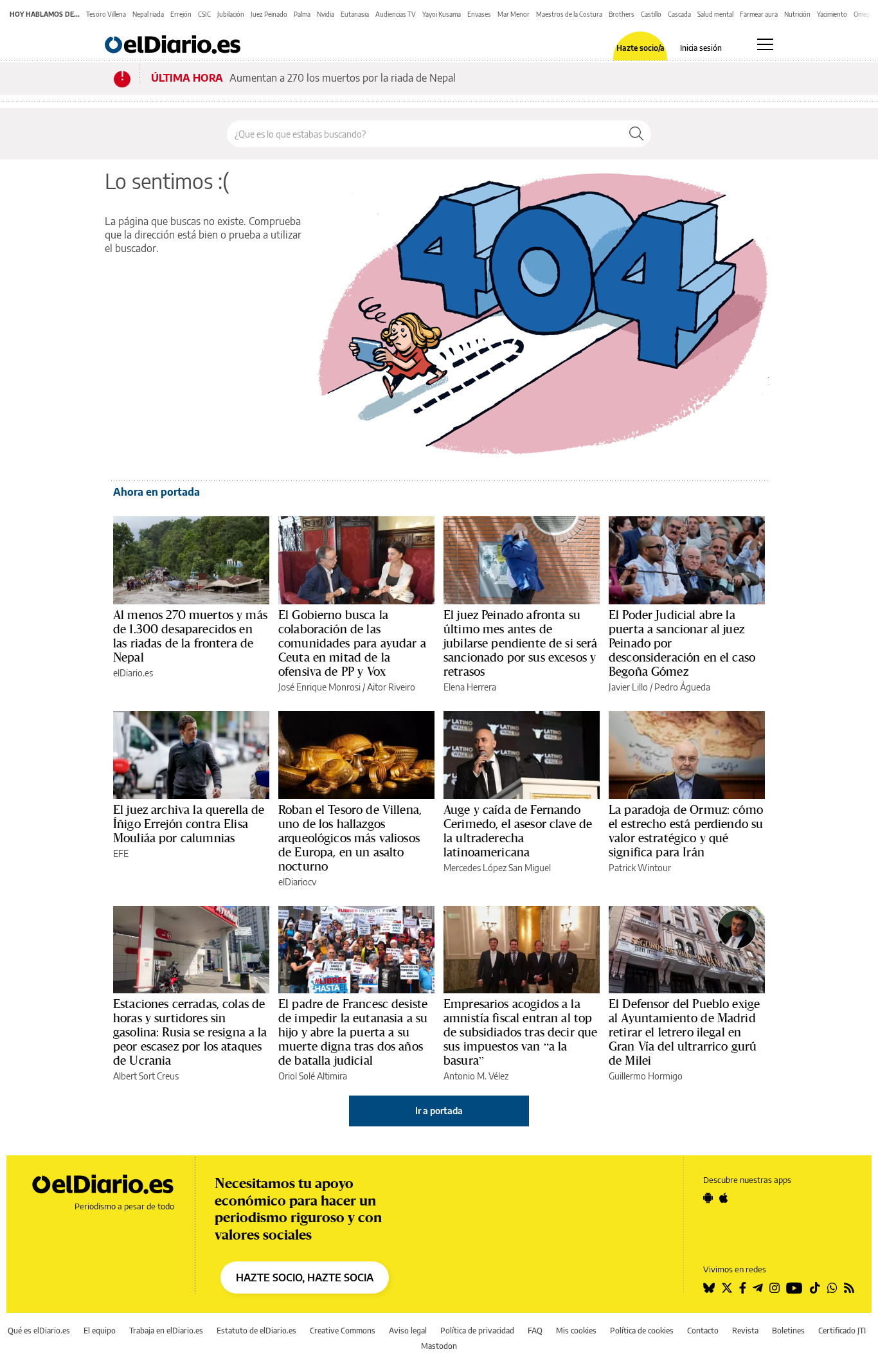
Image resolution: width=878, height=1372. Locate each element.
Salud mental (715, 14)
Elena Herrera (469, 686)
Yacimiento (832, 14)
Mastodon (439, 1346)
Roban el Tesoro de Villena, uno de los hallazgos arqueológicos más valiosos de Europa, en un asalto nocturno (350, 838)
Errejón (181, 14)
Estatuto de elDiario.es (256, 1330)
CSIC (204, 14)
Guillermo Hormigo (646, 1075)
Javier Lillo (628, 686)
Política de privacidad (477, 1330)
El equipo (100, 1330)
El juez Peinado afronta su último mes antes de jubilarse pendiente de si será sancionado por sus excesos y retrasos (520, 643)
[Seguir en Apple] (723, 1198)
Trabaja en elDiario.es (166, 1330)
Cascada (679, 14)
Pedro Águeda (682, 686)
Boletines (788, 1330)
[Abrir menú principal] (765, 44)
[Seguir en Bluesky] (709, 1288)
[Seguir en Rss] (849, 1288)
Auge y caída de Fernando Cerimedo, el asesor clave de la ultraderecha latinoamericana (517, 831)
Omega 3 (866, 14)
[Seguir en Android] (708, 1198)
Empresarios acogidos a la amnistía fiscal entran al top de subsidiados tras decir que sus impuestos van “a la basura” (520, 1032)
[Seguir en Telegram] (758, 1288)
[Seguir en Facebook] (742, 1288)
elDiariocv (297, 881)
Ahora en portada (156, 491)
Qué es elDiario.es (39, 1330)
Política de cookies (642, 1330)
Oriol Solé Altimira (312, 1075)
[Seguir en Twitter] (727, 1288)
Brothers (621, 14)
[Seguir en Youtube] (794, 1288)
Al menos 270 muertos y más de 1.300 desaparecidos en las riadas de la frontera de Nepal (190, 636)
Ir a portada (439, 1110)
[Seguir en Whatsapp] (832, 1288)
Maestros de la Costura (569, 14)
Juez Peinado (269, 14)
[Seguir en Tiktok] (815, 1288)
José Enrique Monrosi (319, 686)
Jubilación (230, 14)
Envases (479, 14)
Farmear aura (759, 14)
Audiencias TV (395, 14)
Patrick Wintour (640, 867)
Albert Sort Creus (146, 1075)
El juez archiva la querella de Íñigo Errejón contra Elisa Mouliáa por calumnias (189, 823)
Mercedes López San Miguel (497, 867)
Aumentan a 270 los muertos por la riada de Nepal (342, 77)
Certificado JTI (842, 1330)
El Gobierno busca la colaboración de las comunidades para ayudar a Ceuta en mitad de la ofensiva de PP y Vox (352, 643)
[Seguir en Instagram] (774, 1288)
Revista (745, 1330)
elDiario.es (133, 672)
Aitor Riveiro (391, 686)
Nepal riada (148, 14)
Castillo (651, 14)
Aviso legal (408, 1330)
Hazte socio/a (640, 48)
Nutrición (797, 14)
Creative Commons (342, 1330)
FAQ (535, 1330)
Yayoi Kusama (441, 14)
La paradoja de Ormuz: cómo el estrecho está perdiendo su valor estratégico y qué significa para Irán (686, 831)
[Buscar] (636, 133)
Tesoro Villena (106, 14)
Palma (302, 14)
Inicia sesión (701, 48)
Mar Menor (513, 14)
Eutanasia (355, 14)
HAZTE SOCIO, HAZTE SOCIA (304, 1277)
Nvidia (325, 14)
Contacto (703, 1330)
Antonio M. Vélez (475, 1075)
